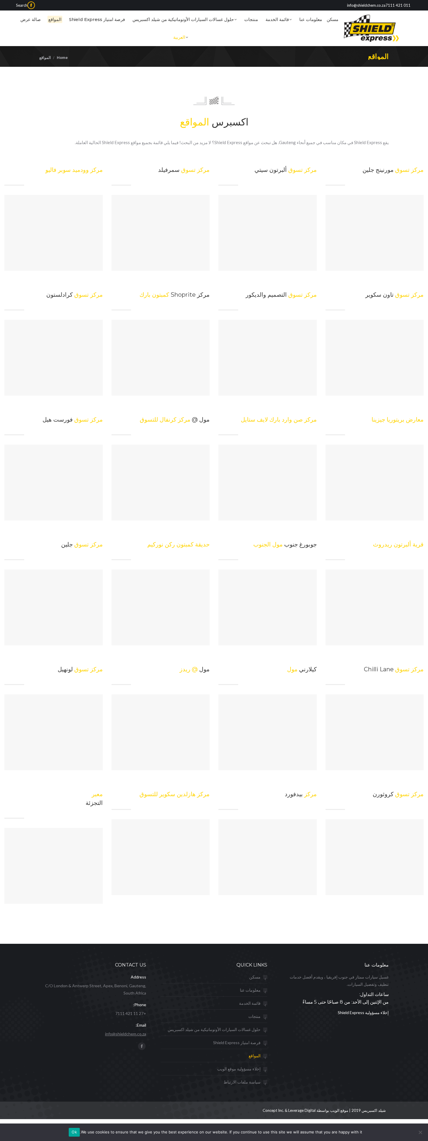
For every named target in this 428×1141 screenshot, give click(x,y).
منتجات (254, 1016)
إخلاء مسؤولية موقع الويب (239, 1068)
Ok (74, 1132)
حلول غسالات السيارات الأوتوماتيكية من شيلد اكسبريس (214, 1029)
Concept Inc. (274, 1110)
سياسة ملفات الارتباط (242, 1081)
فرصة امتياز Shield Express (237, 1042)
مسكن (255, 976)
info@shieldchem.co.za (125, 1033)
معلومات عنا (250, 990)
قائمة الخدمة (250, 1003)
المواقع (255, 1055)
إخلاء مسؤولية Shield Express (363, 1012)
